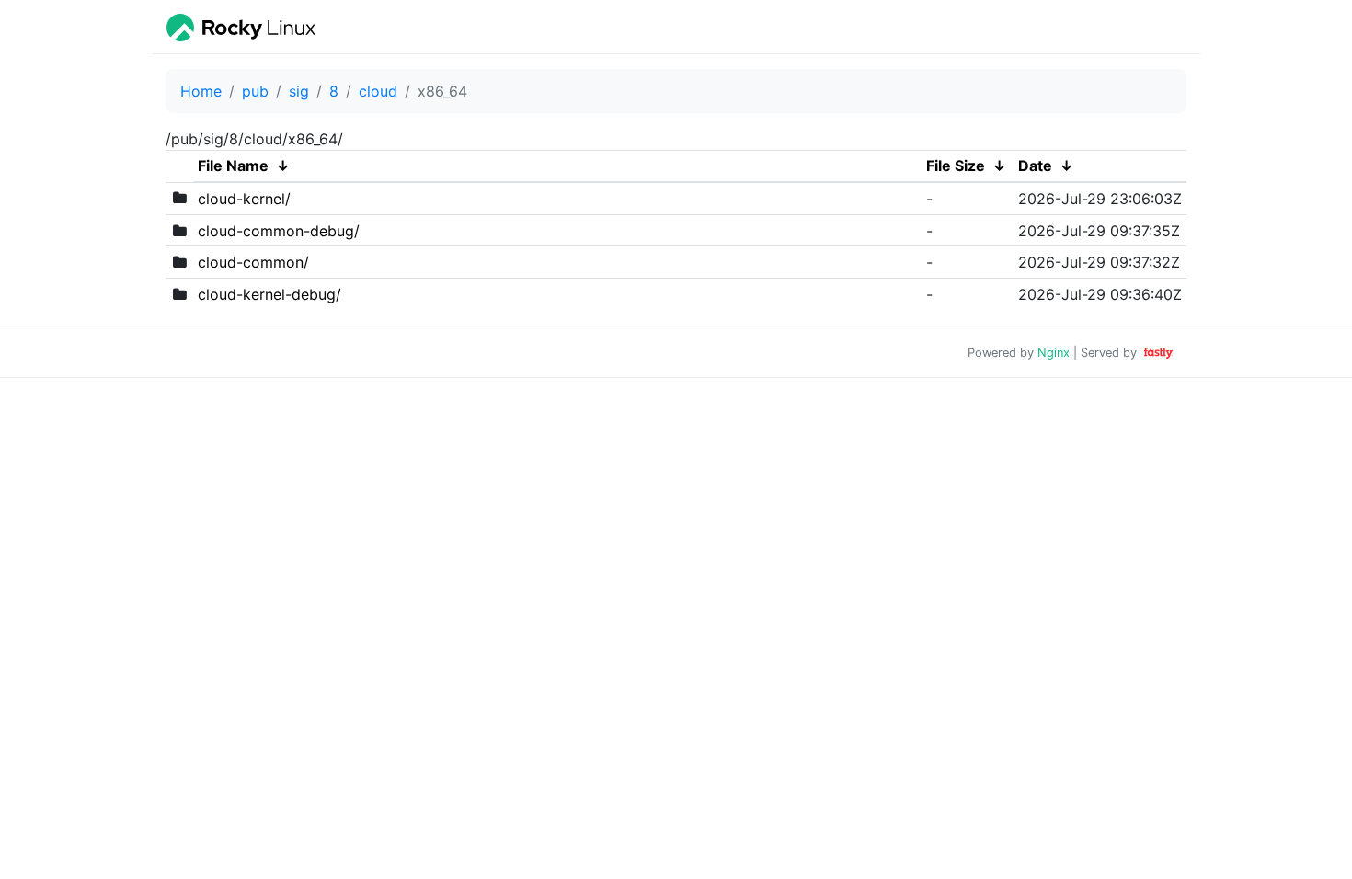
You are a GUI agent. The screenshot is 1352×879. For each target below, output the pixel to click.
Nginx (1053, 353)
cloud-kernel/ (244, 198)
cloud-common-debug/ (279, 231)
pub (255, 91)
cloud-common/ (253, 262)
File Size (955, 165)
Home (201, 91)
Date (1035, 165)
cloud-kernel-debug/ (269, 294)
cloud (378, 91)
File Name (233, 165)
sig (299, 91)
